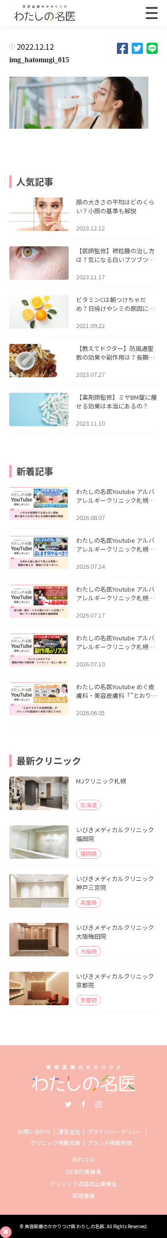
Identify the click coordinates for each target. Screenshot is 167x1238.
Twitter (68, 1104)
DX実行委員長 (83, 1171)
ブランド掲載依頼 (109, 1142)
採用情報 (83, 1195)
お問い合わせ (34, 1131)
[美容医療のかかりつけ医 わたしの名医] (84, 1088)
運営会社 (69, 1131)
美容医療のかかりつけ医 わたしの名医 (64, 1226)
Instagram (99, 1104)
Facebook (83, 1104)
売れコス (83, 1159)
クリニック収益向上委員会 (83, 1183)
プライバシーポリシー (115, 1131)
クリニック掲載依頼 (55, 1142)
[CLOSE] (152, 13)
